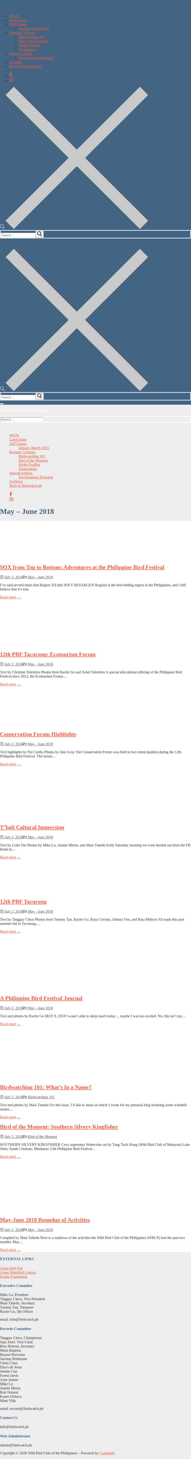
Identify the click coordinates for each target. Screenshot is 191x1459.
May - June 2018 (40, 577)
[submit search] (39, 234)
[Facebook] (10, 74)
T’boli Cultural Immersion (32, 827)
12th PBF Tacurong (23, 902)
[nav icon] (2, 403)
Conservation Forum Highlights (38, 734)
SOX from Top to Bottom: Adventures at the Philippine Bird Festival (82, 567)
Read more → (10, 597)
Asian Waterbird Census (18, 1272)
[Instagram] (11, 80)
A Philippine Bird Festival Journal (41, 998)
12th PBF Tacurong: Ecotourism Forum (48, 654)
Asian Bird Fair (11, 1268)
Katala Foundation (13, 1277)
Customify (107, 1453)
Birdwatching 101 (41, 1097)
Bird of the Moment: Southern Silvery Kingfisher (59, 1127)
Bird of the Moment (42, 1137)
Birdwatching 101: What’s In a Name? (46, 1087)
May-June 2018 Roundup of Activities (45, 1220)
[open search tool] (74, 228)
